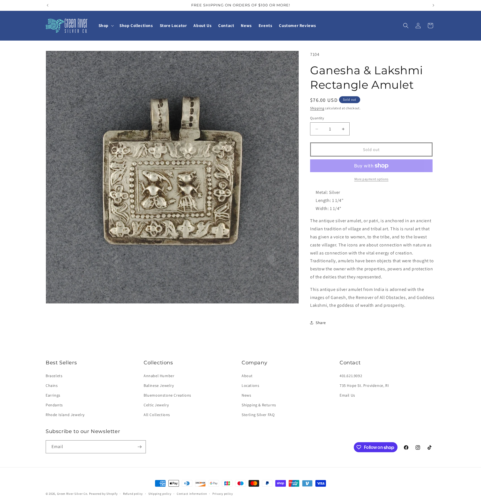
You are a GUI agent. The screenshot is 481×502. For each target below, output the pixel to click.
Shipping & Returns (259, 404)
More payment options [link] (371, 179)
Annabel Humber (159, 375)
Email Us (347, 395)
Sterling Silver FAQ (258, 414)
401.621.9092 (351, 375)
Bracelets (54, 375)
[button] (105, 25)
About (247, 375)
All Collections (157, 414)
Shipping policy (159, 494)
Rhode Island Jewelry (65, 414)
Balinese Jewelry (159, 385)
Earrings (53, 395)
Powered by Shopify (103, 494)
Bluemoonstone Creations (167, 395)
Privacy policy (222, 494)
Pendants (54, 404)
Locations (250, 385)
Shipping (317, 108)
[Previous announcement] (47, 5)
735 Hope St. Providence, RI (364, 385)
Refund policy (133, 494)
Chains (52, 385)
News (246, 395)
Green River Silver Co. (72, 494)
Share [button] (321, 322)
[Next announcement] (433, 5)
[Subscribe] (139, 446)
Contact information (192, 494)
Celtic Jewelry (156, 404)
